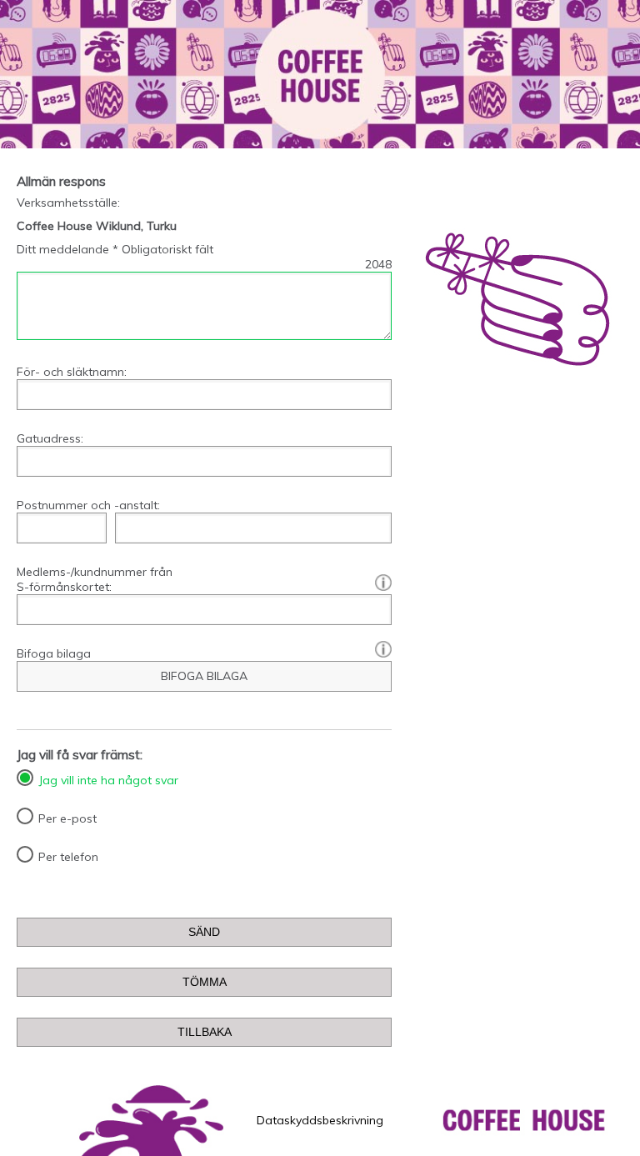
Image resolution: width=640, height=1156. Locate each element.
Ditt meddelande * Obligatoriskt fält (115, 249)
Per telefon (68, 856)
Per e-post (67, 818)
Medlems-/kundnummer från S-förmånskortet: (204, 579)
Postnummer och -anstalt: (88, 505)
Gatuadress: (50, 438)
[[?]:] (379, 581)
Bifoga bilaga (54, 653)
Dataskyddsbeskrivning (320, 1120)
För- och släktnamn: (72, 371)
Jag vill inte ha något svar (108, 780)
